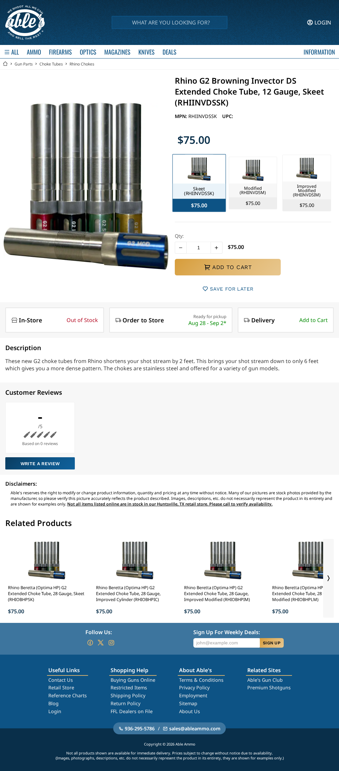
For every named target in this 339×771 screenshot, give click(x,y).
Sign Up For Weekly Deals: (226, 632)
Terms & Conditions (201, 680)
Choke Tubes (51, 64)
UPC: (227, 116)
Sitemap (188, 703)
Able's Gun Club (265, 680)
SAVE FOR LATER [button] (231, 289)
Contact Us (60, 680)
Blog (53, 703)
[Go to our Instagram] (111, 643)
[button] (181, 248)
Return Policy (125, 703)
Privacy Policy (194, 687)
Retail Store (61, 687)
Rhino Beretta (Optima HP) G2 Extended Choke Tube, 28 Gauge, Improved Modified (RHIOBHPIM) (217, 593)
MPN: (181, 116)
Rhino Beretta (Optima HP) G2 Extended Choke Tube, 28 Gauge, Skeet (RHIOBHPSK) (46, 593)
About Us (189, 711)
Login (54, 711)
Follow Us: (98, 632)
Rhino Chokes (82, 64)
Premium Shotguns (269, 687)
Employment (193, 695)
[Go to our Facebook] (90, 643)
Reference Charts (67, 695)
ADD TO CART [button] (232, 267)
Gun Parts (24, 64)
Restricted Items (129, 687)
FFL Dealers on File (132, 711)
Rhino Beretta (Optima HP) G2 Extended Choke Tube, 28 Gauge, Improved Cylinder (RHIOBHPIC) (128, 593)
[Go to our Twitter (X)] (100, 643)
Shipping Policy (128, 695)
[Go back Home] (5, 64)
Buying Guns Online (133, 680)
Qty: (179, 236)
